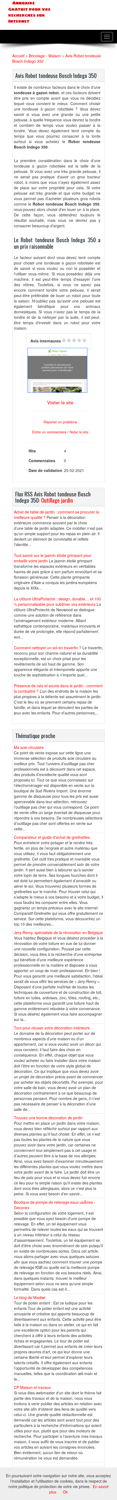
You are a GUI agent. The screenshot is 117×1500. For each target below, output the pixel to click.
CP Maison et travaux (32, 1387)
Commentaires (42, 460)
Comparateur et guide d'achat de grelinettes (52, 837)
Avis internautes (45, 341)
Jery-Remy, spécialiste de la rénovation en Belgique (58, 932)
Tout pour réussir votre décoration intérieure (52, 1028)
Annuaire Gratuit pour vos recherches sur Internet (29, 12)
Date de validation (45, 470)
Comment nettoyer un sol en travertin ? (47, 647)
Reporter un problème (60, 422)
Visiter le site (60, 402)
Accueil (18, 55)
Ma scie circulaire (29, 747)
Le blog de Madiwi (29, 1297)
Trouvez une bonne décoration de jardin (48, 1117)
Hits (32, 450)
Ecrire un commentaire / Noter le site (60, 432)
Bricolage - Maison (45, 55)
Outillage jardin (57, 500)
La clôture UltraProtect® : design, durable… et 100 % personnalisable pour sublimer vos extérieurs (57, 601)
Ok (65, 1492)
